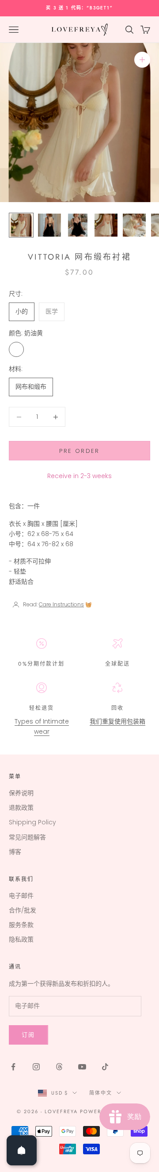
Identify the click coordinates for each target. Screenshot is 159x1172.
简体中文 (100, 1092)
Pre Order (79, 451)
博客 (15, 851)
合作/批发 (22, 910)
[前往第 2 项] (49, 225)
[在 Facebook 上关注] (13, 1066)
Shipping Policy (32, 822)
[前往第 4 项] (106, 225)
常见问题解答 (27, 837)
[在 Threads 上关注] (59, 1066)
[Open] (22, 1150)
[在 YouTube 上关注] (82, 1066)
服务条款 (21, 924)
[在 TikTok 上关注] (105, 1066)
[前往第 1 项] (21, 225)
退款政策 (21, 807)
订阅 (28, 1034)
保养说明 (21, 793)
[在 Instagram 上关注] (36, 1066)
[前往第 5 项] (134, 225)
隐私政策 (21, 939)
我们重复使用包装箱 (117, 721)
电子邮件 (21, 895)
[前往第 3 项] (77, 225)
